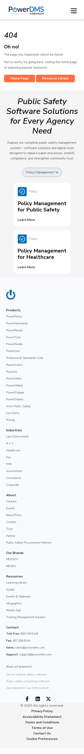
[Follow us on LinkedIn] (38, 699)
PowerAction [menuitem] (14, 365)
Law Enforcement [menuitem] (17, 436)
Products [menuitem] (13, 310)
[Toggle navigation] (76, 10)
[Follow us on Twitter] (48, 699)
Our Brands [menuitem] (15, 553)
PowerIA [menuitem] (11, 372)
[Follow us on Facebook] (27, 699)
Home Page (19, 78)
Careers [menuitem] (11, 501)
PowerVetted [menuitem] (14, 385)
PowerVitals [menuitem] (14, 378)
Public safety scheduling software (28, 681)
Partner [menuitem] (10, 536)
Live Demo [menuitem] (13, 413)
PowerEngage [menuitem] (15, 392)
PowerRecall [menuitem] (14, 330)
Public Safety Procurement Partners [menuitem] (29, 543)
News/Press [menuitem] (14, 515)
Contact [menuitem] (11, 522)
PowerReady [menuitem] (14, 344)
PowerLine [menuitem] (13, 351)
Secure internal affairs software (26, 674)
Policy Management (40, 172)
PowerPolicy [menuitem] (14, 316)
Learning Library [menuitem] (16, 583)
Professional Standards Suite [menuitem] (24, 358)
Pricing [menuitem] (10, 420)
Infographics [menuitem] (14, 603)
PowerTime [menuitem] (13, 337)
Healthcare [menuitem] (13, 450)
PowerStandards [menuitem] (17, 323)
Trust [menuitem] (9, 529)
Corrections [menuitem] (13, 478)
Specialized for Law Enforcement (27, 688)
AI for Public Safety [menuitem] (18, 406)
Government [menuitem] (14, 471)
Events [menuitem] (10, 508)
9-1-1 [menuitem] (9, 443)
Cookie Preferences (42, 739)
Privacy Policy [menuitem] (42, 711)
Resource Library (55, 78)
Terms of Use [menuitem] (42, 728)
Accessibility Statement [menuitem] (42, 717)
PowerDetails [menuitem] (14, 399)
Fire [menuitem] (8, 457)
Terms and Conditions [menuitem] (42, 722)
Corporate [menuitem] (12, 485)
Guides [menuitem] (10, 590)
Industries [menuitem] (14, 430)
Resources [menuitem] (14, 576)
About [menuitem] (11, 495)
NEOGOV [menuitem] (12, 559)
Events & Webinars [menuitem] (18, 596)
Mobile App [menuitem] (13, 610)
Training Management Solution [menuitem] (25, 617)
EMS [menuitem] (9, 464)
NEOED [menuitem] (11, 566)
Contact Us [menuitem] (42, 733)
